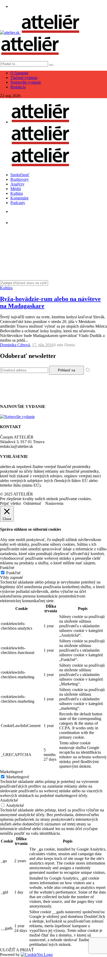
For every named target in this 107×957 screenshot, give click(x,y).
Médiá (15, 188)
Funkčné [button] (7, 567)
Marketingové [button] (11, 771)
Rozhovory (19, 179)
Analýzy (17, 184)
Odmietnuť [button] (32, 503)
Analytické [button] (9, 800)
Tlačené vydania (23, 77)
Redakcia (18, 87)
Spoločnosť (19, 174)
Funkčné (13, 573)
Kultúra (16, 193)
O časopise (19, 73)
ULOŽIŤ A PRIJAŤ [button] (17, 950)
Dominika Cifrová (15, 345)
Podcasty (17, 202)
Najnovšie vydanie (25, 82)
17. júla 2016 (43, 345)
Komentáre (19, 198)
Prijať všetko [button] (10, 503)
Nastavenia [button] (54, 503)
